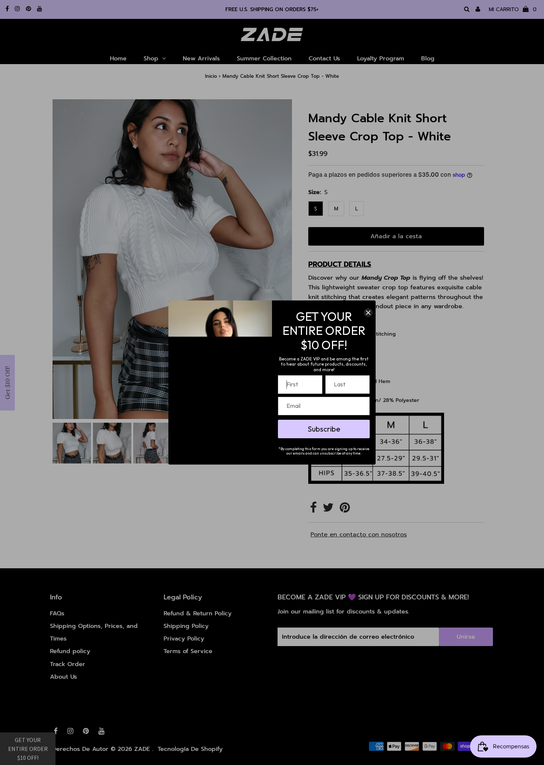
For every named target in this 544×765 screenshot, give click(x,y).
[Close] (368, 312)
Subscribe (324, 428)
